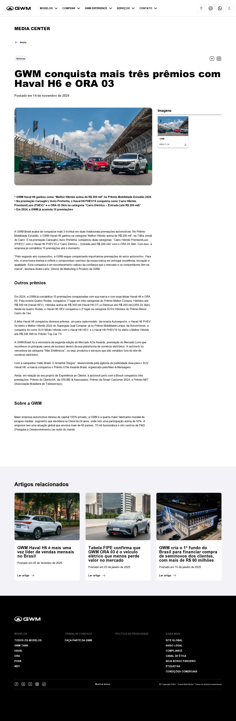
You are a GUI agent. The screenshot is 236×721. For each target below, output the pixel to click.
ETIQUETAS (173, 666)
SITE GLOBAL (174, 640)
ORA (17, 656)
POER (17, 661)
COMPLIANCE (174, 650)
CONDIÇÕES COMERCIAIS (181, 671)
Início (23, 42)
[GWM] (118, 619)
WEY (17, 666)
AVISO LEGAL (174, 645)
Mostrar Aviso (102, 684)
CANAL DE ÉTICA (176, 656)
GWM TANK (21, 645)
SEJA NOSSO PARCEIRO (181, 661)
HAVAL (18, 650)
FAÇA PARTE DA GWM (78, 640)
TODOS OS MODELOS (28, 640)
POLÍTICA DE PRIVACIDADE (131, 633)
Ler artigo (23, 575)
